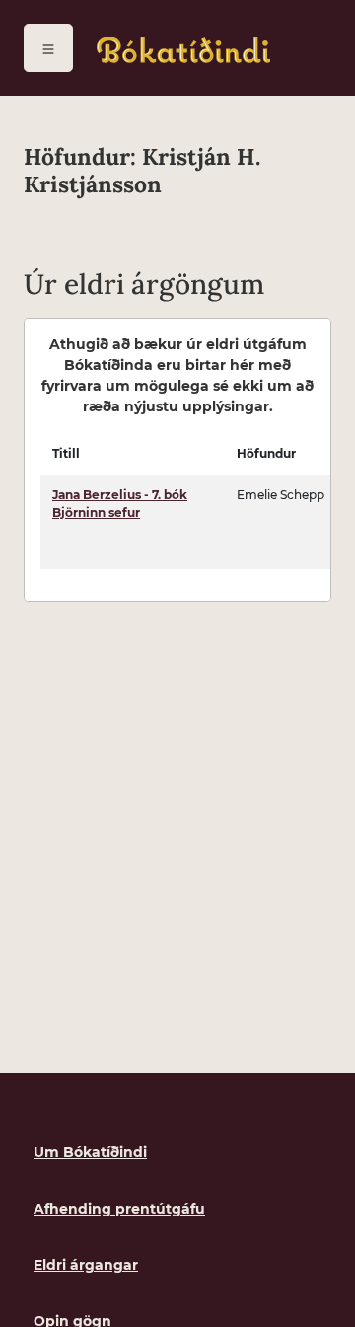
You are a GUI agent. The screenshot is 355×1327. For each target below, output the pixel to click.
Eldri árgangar (86, 1265)
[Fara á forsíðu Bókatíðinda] (183, 50)
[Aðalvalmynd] (48, 48)
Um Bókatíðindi (90, 1152)
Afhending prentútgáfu (119, 1208)
